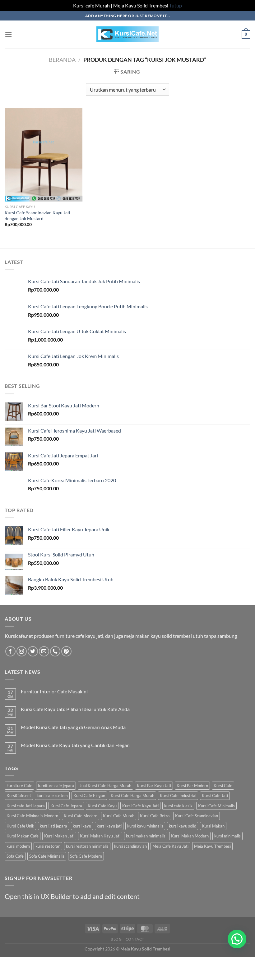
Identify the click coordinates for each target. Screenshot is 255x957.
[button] (237, 939)
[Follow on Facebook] (10, 651)
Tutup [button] (175, 5)
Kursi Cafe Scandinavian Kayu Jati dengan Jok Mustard (37, 215)
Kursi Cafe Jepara (66, 805)
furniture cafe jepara (56, 785)
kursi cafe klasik (178, 805)
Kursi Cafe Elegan (89, 795)
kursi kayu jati (109, 825)
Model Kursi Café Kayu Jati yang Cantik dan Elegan (75, 745)
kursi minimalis (227, 835)
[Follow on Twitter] (33, 651)
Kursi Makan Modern (190, 835)
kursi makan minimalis (145, 835)
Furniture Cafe (19, 785)
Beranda (62, 59)
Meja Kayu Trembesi (212, 846)
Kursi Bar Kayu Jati (154, 785)
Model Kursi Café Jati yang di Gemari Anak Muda (73, 727)
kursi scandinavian (130, 846)
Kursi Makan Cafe (23, 835)
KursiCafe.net (19, 795)
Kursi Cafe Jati (215, 795)
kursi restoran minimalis (87, 846)
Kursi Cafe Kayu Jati (140, 805)
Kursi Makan (213, 825)
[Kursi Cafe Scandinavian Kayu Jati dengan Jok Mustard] (43, 154)
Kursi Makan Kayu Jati (100, 835)
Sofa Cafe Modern (86, 856)
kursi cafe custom (52, 795)
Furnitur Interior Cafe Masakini (54, 691)
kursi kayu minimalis (145, 825)
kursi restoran (47, 846)
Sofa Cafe (15, 856)
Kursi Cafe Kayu (102, 805)
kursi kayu (82, 825)
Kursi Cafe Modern (80, 815)
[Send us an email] (44, 651)
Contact (135, 939)
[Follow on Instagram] (21, 651)
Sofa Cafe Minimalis (46, 856)
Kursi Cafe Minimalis (216, 805)
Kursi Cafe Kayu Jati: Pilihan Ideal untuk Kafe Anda (75, 709)
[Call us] (55, 651)
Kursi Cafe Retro (154, 815)
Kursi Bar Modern (192, 785)
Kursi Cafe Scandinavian (196, 815)
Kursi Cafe (223, 785)
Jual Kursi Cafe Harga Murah (105, 785)
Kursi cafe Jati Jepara (26, 805)
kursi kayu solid (182, 825)
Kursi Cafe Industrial (178, 795)
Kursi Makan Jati (59, 835)
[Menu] (8, 34)
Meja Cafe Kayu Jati (170, 846)
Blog (116, 939)
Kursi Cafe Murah (118, 815)
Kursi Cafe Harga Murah (132, 795)
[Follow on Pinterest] (66, 651)
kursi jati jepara (53, 825)
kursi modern (18, 846)
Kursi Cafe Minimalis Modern (32, 815)
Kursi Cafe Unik (20, 825)
